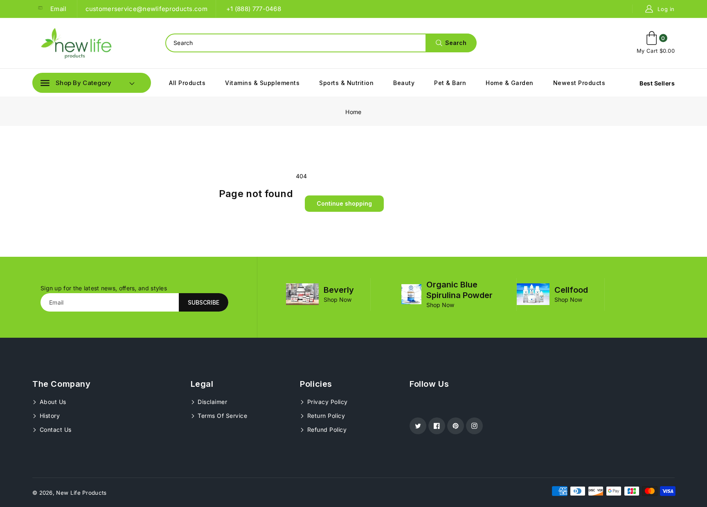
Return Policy (325, 415)
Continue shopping (344, 203)
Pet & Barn (450, 82)
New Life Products (81, 492)
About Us (52, 401)
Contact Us (55, 429)
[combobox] (320, 43)
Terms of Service (222, 415)
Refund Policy (326, 429)
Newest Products (579, 82)
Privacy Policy (326, 401)
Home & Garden (510, 82)
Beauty (403, 82)
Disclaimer (211, 401)
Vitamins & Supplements (262, 82)
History (49, 415)
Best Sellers (657, 83)
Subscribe (203, 302)
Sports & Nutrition (346, 82)
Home (353, 111)
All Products (187, 82)
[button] (76, 83)
